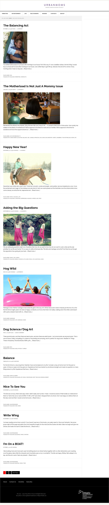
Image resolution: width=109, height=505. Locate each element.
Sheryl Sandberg (57, 137)
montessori (29, 377)
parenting (17, 76)
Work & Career (14, 375)
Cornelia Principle (34, 137)
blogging (17, 434)
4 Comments (20, 89)
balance (12, 76)
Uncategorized (14, 404)
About (5, 482)
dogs (16, 348)
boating (17, 463)
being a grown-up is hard (21, 259)
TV (20, 136)
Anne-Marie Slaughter (16, 137)
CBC (28, 137)
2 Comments (23, 211)
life (34, 259)
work (42, 259)
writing (26, 434)
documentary (48, 137)
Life (11, 136)
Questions (37, 259)
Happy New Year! (15, 147)
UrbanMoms (54, 5)
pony (40, 198)
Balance (9, 358)
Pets (11, 347)
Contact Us (12, 482)
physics (20, 348)
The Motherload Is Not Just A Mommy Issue (33, 86)
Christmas (18, 198)
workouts (23, 76)
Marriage (12, 318)
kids (37, 198)
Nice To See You (14, 386)
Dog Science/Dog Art (18, 329)
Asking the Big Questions (20, 207)
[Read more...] (28, 69)
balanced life (18, 377)
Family (11, 196)
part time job (36, 377)
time (24, 463)
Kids (11, 75)
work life (73, 137)
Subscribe (29, 482)
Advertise (21, 482)
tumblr (24, 348)
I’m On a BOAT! (13, 444)
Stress (17, 257)
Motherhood (15, 136)
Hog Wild (9, 268)
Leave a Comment (19, 332)
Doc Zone (42, 137)
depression (24, 198)
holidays (29, 198)
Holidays (15, 196)
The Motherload (66, 137)
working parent (44, 377)
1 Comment (20, 28)
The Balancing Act (15, 25)
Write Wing (11, 415)
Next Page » (16, 472)
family (30, 259)
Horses (34, 198)
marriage (20, 320)
